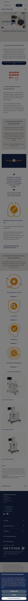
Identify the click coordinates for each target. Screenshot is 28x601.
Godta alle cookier (14, 591)
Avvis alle (14, 594)
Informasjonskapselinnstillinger (14, 598)
